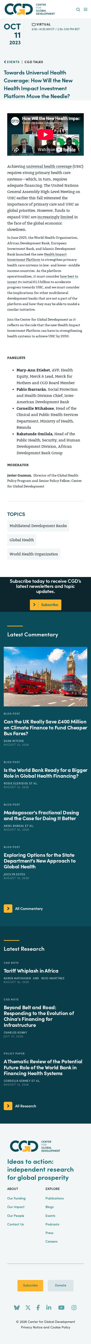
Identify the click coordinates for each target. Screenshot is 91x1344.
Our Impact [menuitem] (15, 1207)
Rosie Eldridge (16, 783)
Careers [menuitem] (51, 1242)
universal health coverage (49, 166)
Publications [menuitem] (55, 1198)
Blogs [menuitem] (50, 1207)
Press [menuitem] (49, 1233)
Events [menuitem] (50, 1216)
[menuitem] (78, 9)
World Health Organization (34, 554)
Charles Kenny (15, 1032)
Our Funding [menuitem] (16, 1198)
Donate (60, 1285)
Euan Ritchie (14, 741)
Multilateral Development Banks (38, 526)
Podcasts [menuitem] (52, 1224)
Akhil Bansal (14, 826)
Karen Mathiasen (18, 978)
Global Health (22, 540)
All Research (25, 1106)
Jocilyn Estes (14, 874)
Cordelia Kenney (18, 1081)
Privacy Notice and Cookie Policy (45, 1327)
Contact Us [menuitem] (15, 1224)
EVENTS (13, 62)
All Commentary (29, 909)
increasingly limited (55, 217)
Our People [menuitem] (15, 1216)
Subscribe (30, 1285)
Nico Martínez (53, 978)
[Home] (45, 9)
